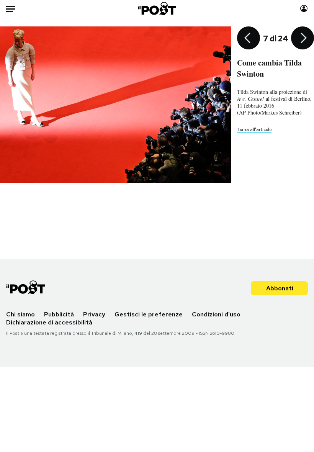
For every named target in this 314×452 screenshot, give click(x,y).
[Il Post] (157, 8)
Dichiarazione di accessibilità (49, 322)
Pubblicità (59, 314)
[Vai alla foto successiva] (302, 38)
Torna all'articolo (254, 129)
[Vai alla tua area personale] (304, 9)
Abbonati (279, 288)
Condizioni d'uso (216, 314)
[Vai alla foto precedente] (248, 38)
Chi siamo (20, 314)
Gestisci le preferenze (148, 314)
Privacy (94, 314)
